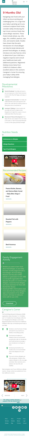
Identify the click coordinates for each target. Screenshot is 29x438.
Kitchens (7, 421)
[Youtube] (22, 407)
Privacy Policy (10, 435)
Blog (12, 423)
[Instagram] (19, 407)
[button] (3, 1)
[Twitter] (16, 407)
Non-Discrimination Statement (19, 435)
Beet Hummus (11, 244)
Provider (19, 418)
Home (6, 418)
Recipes (6, 423)
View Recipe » (9, 199)
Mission (18, 421)
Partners (19, 423)
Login (24, 421)
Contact (24, 423)
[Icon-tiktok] (25, 407)
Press (24, 418)
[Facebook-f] (13, 407)
